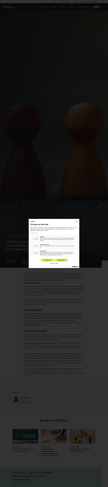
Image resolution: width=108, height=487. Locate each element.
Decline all (61, 260)
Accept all (47, 260)
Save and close (54, 263)
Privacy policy (34, 233)
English (33, 221)
